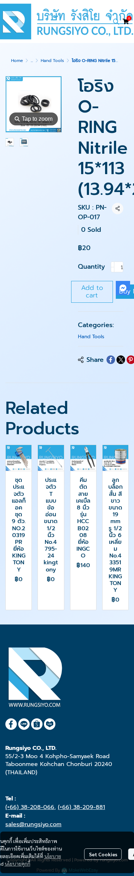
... (32, 60)
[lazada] (49, 724)
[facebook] (11, 724)
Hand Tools (52, 60)
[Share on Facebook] (110, 359)
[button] (116, 21)
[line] (24, 724)
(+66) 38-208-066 (29, 807)
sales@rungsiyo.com (33, 824)
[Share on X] (120, 359)
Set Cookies (103, 854)
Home (17, 60)
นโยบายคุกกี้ (17, 863)
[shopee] (37, 724)
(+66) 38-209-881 (81, 807)
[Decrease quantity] (112, 267)
